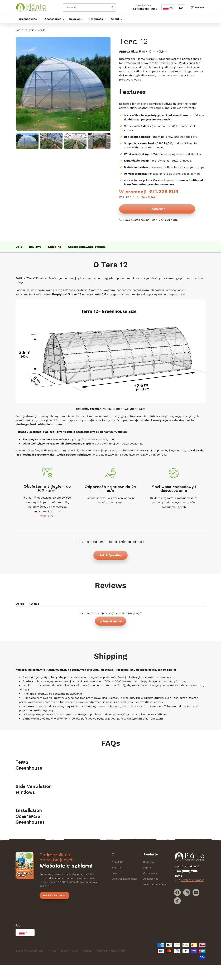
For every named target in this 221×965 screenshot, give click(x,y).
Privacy (52, 951)
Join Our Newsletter (124, 878)
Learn (115, 873)
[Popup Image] (63, 84)
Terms (64, 951)
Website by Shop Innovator (111, 951)
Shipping (54, 246)
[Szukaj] (112, 7)
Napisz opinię (114, 622)
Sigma (147, 867)
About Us (117, 861)
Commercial (150, 873)
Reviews (35, 246)
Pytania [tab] (34, 604)
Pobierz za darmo (54, 895)
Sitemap (87, 951)
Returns (117, 867)
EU (181, 7)
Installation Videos (155, 884)
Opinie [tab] (20, 604)
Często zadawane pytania (86, 246)
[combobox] (89, 7)
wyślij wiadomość (192, 880)
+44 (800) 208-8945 (144, 9)
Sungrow (148, 861)
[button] (28, 19)
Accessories (150, 878)
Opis (19, 246)
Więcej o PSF (47, 515)
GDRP (75, 951)
